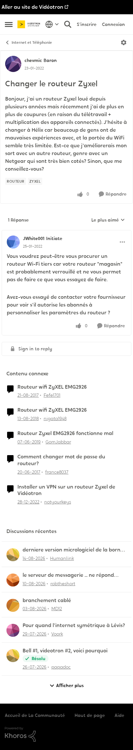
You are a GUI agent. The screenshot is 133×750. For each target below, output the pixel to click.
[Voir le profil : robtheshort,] (12, 580)
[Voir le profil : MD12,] (12, 605)
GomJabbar (58, 442)
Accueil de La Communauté (35, 715)
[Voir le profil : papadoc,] (12, 655)
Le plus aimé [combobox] (108, 220)
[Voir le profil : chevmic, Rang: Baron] (13, 64)
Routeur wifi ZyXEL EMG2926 (52, 387)
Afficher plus (70, 685)
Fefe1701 (52, 395)
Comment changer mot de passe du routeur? (61, 460)
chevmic (33, 60)
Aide (119, 715)
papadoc (61, 667)
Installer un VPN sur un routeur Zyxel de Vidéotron (66, 490)
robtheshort (62, 584)
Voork (57, 634)
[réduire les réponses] (66, 233)
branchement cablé (47, 600)
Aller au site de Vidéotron (32, 7)
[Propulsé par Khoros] (66, 734)
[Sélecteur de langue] (52, 24)
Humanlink (62, 558)
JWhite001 (34, 238)
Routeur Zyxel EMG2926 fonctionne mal (65, 433)
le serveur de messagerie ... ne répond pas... (68, 575)
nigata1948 (55, 418)
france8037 (56, 472)
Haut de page (90, 715)
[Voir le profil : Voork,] (12, 630)
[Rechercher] (68, 24)
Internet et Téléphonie (32, 42)
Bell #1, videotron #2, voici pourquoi (65, 650)
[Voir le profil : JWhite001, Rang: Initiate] (13, 242)
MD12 (56, 608)
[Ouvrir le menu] (123, 42)
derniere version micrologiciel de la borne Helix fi (73, 550)
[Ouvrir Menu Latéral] (9, 24)
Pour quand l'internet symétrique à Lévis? (74, 625)
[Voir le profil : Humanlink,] (12, 554)
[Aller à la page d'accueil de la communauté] (29, 24)
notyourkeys (57, 502)
